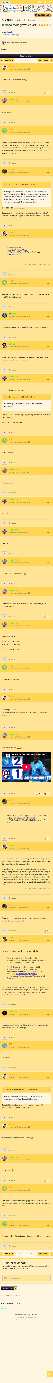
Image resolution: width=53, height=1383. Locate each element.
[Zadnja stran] (51, 60)
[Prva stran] (1, 60)
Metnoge (15, 35)
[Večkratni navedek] (4, 92)
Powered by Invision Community (26, 1320)
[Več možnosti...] (48, 69)
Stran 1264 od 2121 (26, 60)
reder (9, 185)
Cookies (35, 1315)
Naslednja (43, 60)
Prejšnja (9, 60)
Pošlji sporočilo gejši (22, 1315)
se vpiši (5, 1268)
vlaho (9, 397)
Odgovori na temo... (13, 1278)
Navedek (12, 92)
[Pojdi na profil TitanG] (4, 43)
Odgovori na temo (27, 56)
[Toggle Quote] (5, 185)
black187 (10, 1090)
